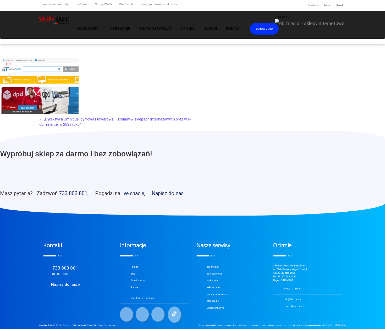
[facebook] (126, 314)
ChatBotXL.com (215, 307)
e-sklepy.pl (212, 280)
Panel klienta (137, 280)
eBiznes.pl (213, 267)
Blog (132, 273)
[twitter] (142, 314)
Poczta (134, 287)
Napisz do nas (168, 193)
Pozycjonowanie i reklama (159, 4)
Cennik (188, 28)
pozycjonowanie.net (218, 294)
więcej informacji (336, 325)
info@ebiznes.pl (292, 299)
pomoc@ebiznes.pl (294, 306)
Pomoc (134, 267)
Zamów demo (264, 28)
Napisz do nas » (65, 284)
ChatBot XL (126, 4)
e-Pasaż (81, 4)
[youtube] (157, 314)
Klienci (210, 28)
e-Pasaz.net (213, 287)
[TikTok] (174, 314)
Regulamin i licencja (142, 298)
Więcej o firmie (292, 288)
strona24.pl (213, 301)
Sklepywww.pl (214, 273)
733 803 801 (73, 193)
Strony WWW (103, 4)
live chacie (133, 193)
